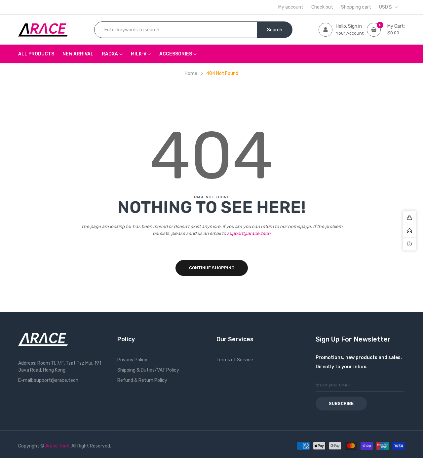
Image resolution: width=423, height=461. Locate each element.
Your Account (350, 33)
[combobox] (175, 29)
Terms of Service (234, 360)
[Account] (325, 30)
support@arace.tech (249, 233)
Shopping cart (356, 7)
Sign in (355, 26)
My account (290, 7)
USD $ (385, 7)
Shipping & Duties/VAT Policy (148, 370)
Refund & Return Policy (142, 380)
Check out (322, 7)
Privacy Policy (132, 360)
